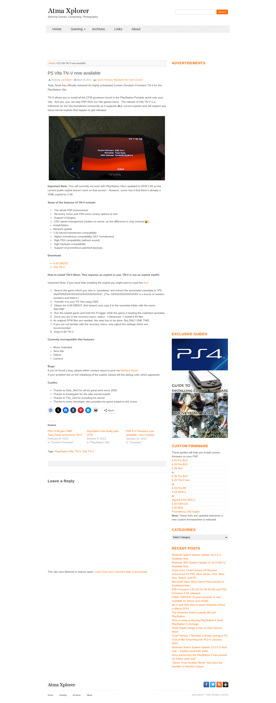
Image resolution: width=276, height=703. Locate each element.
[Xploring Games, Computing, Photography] (68, 9)
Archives (98, 29)
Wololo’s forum (129, 370)
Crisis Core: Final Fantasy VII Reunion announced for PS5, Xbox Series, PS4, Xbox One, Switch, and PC (198, 574)
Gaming (74, 29)
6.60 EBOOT (61, 263)
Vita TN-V (59, 267)
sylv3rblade (66, 80)
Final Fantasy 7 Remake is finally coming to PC (200, 635)
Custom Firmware (104, 80)
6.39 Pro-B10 (180, 464)
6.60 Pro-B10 (180, 460)
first (146, 282)
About (136, 29)
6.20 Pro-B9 (179, 487)
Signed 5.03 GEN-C (183, 499)
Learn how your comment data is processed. (121, 571)
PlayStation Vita (121, 80)
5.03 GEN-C (179, 491)
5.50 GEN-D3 (180, 503)
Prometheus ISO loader (186, 511)
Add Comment (136, 80)
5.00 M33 (177, 507)
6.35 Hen (177, 468)
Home (56, 29)
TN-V (78, 451)
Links (118, 29)
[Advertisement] (138, 41)
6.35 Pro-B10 (180, 476)
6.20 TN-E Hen (181, 480)
